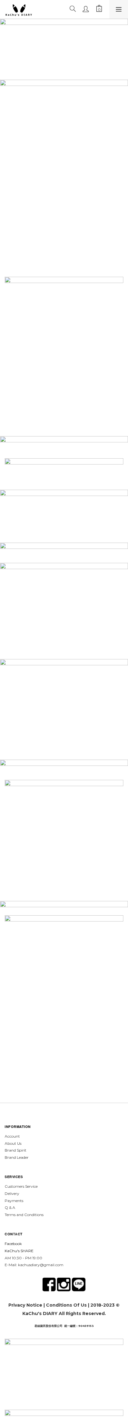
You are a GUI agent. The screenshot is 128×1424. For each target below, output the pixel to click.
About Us (13, 1143)
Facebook (13, 1243)
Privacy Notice (25, 1305)
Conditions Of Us (66, 1305)
